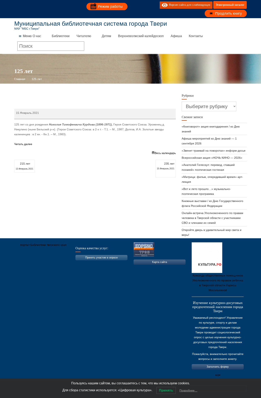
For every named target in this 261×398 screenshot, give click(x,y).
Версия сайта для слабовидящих (189, 4)
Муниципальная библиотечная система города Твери (90, 23)
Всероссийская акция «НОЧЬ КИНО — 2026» (212, 157)
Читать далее (23, 144)
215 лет (24, 166)
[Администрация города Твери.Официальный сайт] (23, 264)
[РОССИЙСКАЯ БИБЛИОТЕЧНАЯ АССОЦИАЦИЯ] (60, 264)
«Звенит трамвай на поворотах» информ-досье (214, 150)
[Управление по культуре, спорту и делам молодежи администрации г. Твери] (85, 264)
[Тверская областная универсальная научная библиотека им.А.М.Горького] (48, 264)
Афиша (176, 36)
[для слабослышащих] (155, 5)
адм (217, 374)
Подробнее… (188, 390)
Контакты (196, 36)
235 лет (165, 166)
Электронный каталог (230, 4)
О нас (37, 36)
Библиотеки (61, 36)
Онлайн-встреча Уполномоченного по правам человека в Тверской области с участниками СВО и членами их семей (212, 217)
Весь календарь (165, 153)
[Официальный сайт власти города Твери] (97, 264)
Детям (106, 36)
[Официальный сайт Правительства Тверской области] (72, 264)
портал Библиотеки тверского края (43, 244)
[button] (27, 36)
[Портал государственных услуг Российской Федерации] (36, 264)
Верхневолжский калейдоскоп (141, 36)
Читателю (83, 36)
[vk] (148, 5)
